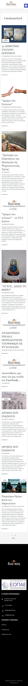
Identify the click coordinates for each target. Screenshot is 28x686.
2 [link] (15, 535)
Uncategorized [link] (6, 56)
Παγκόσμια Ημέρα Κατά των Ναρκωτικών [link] (12, 499)
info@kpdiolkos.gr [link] (9, 615)
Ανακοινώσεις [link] (13, 56)
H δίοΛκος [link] (3, 625)
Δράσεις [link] (19, 56)
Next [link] (14, 538)
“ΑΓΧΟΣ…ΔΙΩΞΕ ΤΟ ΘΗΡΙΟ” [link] (14, 287)
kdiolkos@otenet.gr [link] (10, 610)
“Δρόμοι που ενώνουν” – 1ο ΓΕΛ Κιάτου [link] (12, 217)
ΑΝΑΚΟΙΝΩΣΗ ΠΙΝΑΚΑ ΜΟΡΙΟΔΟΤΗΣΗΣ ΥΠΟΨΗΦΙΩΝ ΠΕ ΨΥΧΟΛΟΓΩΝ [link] (12, 340)
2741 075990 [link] (8, 605)
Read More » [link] (5, 75)
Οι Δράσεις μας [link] (5, 629)
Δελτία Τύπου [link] (20, 350)
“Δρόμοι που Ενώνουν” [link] (8, 102)
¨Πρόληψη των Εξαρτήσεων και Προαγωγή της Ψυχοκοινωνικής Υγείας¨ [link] (11, 162)
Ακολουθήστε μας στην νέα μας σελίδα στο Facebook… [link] (13, 376)
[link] (26, 6)
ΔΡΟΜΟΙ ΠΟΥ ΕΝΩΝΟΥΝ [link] (10, 414)
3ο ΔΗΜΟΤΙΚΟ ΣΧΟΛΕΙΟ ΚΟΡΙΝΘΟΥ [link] (10, 49)
